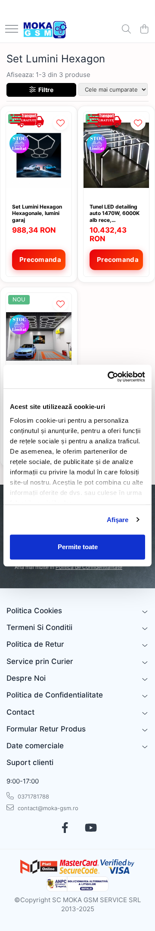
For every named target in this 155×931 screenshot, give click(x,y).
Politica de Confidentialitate (89, 567)
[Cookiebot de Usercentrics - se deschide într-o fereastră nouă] (109, 376)
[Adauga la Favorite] (60, 122)
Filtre (44, 89)
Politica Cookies (34, 610)
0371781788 (32, 796)
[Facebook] (64, 828)
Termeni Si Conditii (39, 627)
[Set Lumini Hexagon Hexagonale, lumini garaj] (38, 155)
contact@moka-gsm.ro (47, 808)
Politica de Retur (35, 644)
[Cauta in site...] (126, 29)
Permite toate (78, 546)
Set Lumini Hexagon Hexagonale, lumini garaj (37, 213)
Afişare (118, 519)
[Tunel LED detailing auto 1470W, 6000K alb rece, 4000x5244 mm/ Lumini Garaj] (116, 155)
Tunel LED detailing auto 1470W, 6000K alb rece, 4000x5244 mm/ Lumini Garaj (115, 213)
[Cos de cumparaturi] (144, 29)
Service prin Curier (39, 661)
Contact (20, 712)
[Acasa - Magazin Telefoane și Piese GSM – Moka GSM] (45, 29)
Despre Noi (26, 678)
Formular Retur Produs (46, 729)
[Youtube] (90, 828)
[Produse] (11, 29)
